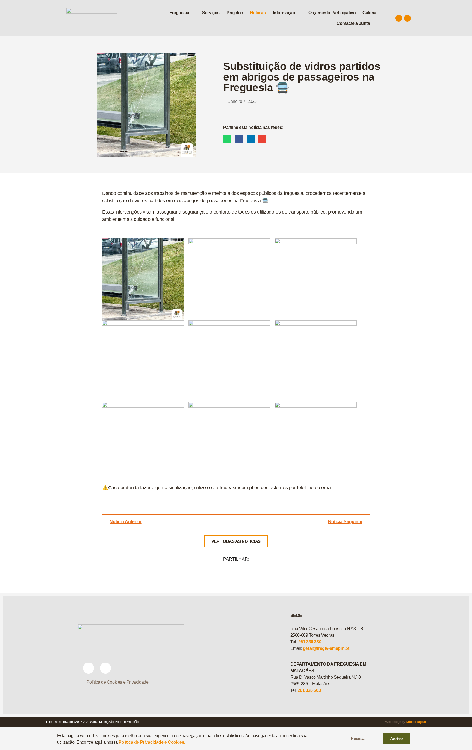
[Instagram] (407, 18)
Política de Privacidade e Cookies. (152, 742)
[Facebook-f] (88, 668)
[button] (182, 12)
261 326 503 (309, 690)
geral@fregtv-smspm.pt (326, 648)
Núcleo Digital (416, 722)
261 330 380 (309, 641)
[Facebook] (398, 18)
